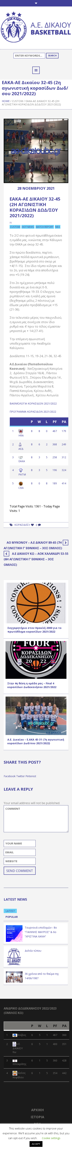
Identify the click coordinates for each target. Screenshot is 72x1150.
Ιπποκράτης (19, 1064)
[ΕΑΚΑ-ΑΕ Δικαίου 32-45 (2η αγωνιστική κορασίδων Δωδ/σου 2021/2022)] (36, 150)
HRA (21, 435)
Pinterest (30, 776)
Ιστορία (37, 1117)
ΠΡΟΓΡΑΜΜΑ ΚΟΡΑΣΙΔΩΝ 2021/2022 (33, 411)
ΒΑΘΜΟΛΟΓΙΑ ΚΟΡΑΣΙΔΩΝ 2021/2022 (33, 403)
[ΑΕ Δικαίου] (36, 27)
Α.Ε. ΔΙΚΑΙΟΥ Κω (18, 1048)
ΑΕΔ (20, 448)
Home (6, 101)
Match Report (44, 226)
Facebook (10, 776)
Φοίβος (21, 1035)
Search (52, 55)
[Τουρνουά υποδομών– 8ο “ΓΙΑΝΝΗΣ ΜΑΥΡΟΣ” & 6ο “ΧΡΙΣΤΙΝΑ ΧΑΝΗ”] (14, 933)
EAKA (21, 461)
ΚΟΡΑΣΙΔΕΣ (21, 524)
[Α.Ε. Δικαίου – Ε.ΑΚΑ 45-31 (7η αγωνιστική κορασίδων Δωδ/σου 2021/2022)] (36, 715)
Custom (17, 101)
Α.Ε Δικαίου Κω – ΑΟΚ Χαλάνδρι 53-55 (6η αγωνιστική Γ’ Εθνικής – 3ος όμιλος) (36, 559)
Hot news (28, 226)
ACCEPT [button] (36, 1144)
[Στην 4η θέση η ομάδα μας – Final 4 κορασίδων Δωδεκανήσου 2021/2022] (36, 659)
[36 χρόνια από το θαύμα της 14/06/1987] (14, 976)
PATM (22, 474)
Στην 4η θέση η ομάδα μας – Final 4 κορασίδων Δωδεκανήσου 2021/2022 (31, 685)
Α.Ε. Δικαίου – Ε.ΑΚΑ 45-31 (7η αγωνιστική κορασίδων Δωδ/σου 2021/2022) (35, 741)
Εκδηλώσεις (30, 619)
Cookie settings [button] (51, 1138)
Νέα (57, 226)
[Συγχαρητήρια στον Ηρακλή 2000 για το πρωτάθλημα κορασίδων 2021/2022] (36, 602)
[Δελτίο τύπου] (14, 956)
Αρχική (37, 1110)
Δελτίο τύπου (33, 950)
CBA (21, 488)
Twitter (20, 776)
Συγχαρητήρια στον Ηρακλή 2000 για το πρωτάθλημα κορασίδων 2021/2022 (34, 629)
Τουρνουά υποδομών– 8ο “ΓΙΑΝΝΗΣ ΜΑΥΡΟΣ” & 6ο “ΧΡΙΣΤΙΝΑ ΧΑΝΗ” (41, 932)
